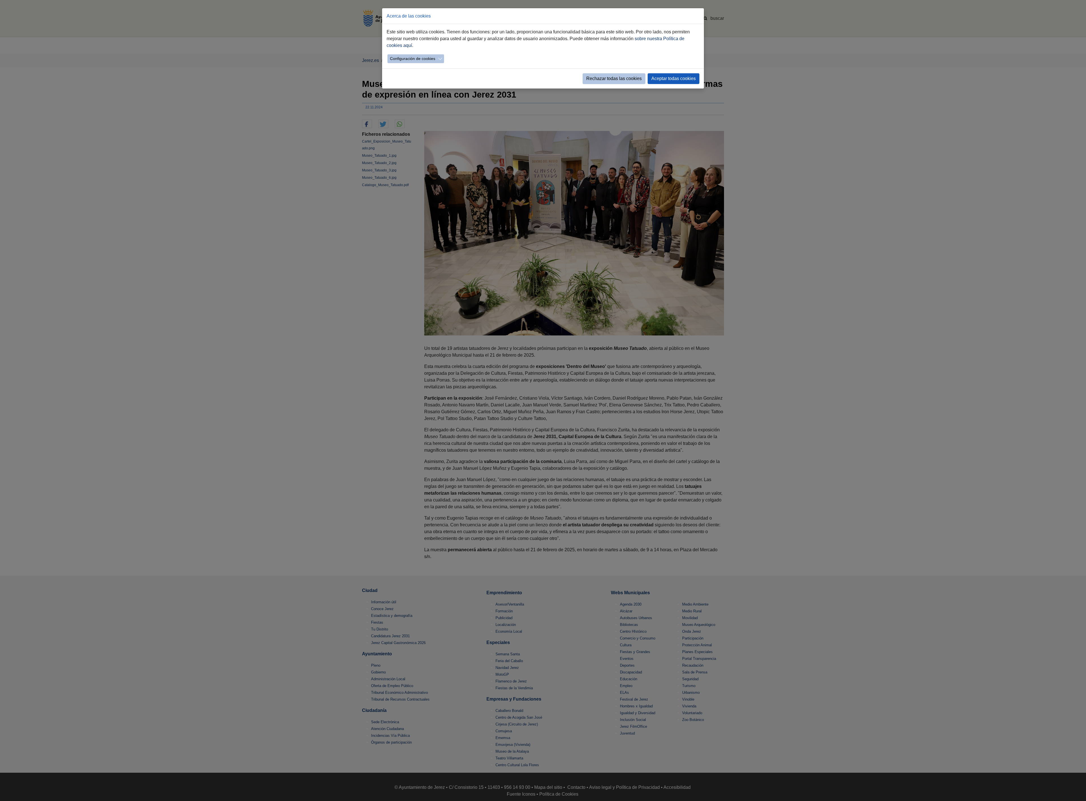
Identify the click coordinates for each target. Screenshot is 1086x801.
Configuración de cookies (412, 58)
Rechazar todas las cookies (614, 78)
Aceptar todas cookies (673, 78)
